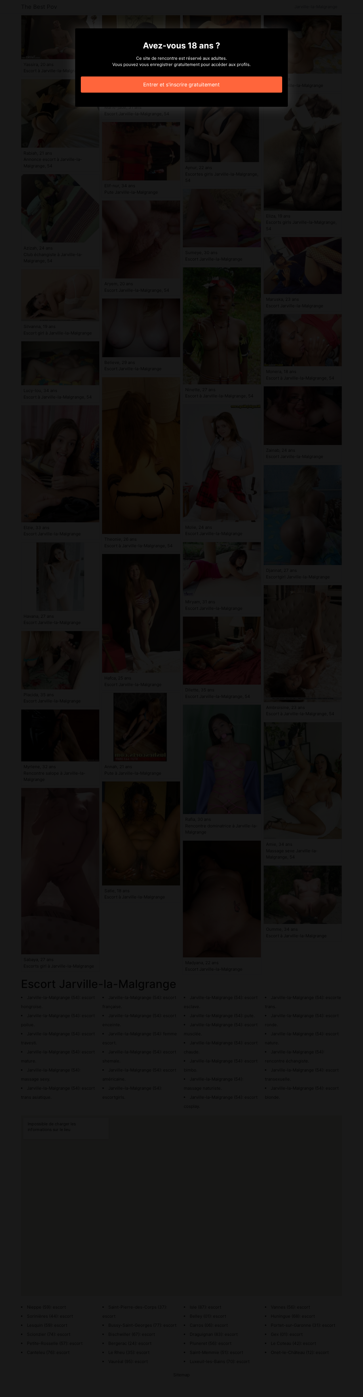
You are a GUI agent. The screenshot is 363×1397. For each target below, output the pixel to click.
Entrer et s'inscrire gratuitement (181, 85)
